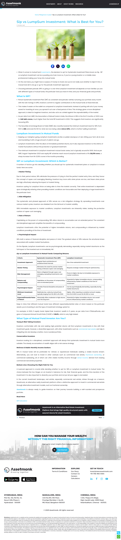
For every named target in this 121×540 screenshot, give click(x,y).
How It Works (69, 4)
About (59, 4)
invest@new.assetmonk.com (101, 471)
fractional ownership (94, 355)
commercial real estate (87, 329)
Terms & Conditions (59, 471)
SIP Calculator (22, 401)
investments (45, 72)
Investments (50, 4)
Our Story (75, 471)
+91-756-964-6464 (97, 474)
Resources (79, 4)
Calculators (75, 478)
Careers (74, 476)
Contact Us (75, 474)
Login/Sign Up (114, 4)
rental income (83, 358)
